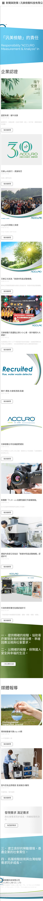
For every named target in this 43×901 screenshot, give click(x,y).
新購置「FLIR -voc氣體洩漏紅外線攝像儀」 (19, 500)
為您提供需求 (11, 825)
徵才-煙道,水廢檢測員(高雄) (12, 391)
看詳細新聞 (7, 130)
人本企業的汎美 (9, 664)
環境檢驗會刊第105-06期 (11, 731)
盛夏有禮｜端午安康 (9, 115)
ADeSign (4, 897)
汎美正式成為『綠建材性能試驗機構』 (17, 279)
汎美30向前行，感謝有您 (11, 171)
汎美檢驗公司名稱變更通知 (12, 444)
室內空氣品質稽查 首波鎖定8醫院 (15, 785)
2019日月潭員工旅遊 (9, 225)
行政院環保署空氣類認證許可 (13, 608)
